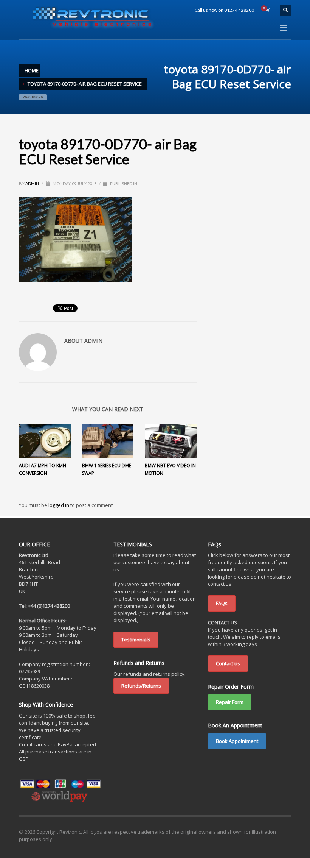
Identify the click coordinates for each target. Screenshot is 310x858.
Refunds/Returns (141, 685)
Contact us (228, 663)
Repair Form (229, 702)
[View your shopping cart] (267, 10)
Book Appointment (237, 741)
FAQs (222, 603)
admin (32, 183)
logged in (59, 505)
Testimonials (135, 639)
